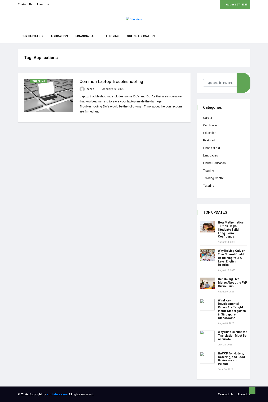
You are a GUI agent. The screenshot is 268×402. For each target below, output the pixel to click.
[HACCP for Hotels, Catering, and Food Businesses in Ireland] (207, 357)
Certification (33, 36)
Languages (210, 155)
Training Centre (213, 178)
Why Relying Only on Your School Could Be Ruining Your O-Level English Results (231, 258)
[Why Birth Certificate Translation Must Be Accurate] (207, 336)
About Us (43, 4)
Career (207, 117)
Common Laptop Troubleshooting (111, 82)
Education (59, 36)
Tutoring (111, 36)
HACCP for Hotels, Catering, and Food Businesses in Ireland (231, 358)
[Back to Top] (252, 390)
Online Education (141, 36)
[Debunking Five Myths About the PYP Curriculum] (207, 283)
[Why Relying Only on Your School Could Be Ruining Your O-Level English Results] (207, 255)
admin (90, 89)
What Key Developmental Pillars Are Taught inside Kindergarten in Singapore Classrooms (232, 309)
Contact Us (25, 4)
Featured (209, 140)
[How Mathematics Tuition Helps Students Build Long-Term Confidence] (207, 227)
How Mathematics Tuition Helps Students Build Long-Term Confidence (231, 229)
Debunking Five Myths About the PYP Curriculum (232, 282)
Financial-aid (86, 36)
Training (208, 170)
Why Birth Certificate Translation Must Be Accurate (232, 335)
